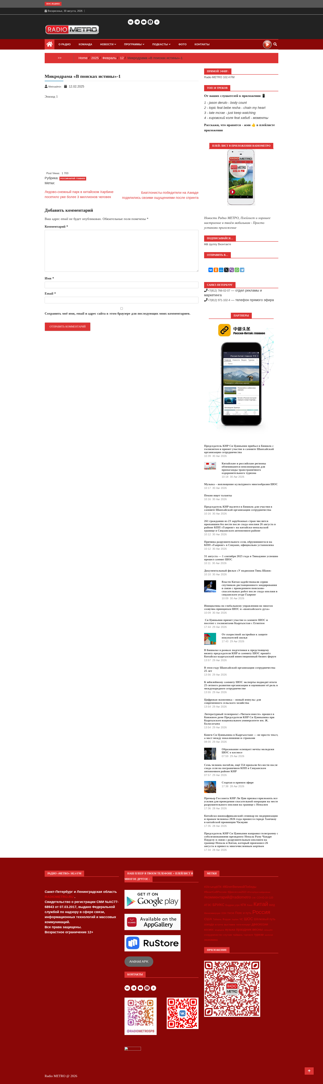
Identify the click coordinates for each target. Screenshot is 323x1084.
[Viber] (231, 270)
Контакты (202, 44)
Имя (49, 278)
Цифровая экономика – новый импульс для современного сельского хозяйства (232, 701)
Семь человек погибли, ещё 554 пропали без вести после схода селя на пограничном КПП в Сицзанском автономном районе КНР (241, 768)
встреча (219, 924)
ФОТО (183, 44)
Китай (260, 904)
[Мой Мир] (221, 270)
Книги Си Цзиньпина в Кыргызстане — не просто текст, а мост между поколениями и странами (241, 736)
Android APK (138, 961)
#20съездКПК (213, 886)
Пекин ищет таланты (218, 495)
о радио (65, 44)
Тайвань (217, 919)
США (208, 919)
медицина (219, 930)
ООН (223, 913)
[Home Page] (49, 45)
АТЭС (208, 905)
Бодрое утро (232, 905)
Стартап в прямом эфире (238, 782)
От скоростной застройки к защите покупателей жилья (244, 636)
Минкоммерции (212, 913)
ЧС (241, 919)
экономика (211, 939)
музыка (230, 929)
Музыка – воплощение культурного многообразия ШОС (241, 484)
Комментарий (56, 226)
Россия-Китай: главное (72, 178)
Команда (85, 44)
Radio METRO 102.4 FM (219, 77)
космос (209, 929)
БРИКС (218, 905)
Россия (261, 912)
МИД (272, 905)
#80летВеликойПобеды (239, 887)
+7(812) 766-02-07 (218, 290)
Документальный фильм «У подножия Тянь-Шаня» (237, 570)
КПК (243, 905)
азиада (209, 924)
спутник (227, 934)
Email (50, 293)
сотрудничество (213, 934)
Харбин (235, 919)
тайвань (238, 934)
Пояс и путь (243, 913)
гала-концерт (243, 924)
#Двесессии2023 (237, 892)
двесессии (260, 924)
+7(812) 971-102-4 (218, 300)
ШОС (248, 919)
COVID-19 (262, 897)
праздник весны (249, 929)
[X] (226, 270)
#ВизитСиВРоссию (215, 891)
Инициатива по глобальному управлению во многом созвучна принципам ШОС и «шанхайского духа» (238, 607)
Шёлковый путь (264, 919)
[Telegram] (242, 270)
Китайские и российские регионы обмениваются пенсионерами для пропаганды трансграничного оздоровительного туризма (244, 468)
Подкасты (160, 44)
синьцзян (268, 930)
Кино (250, 905)
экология (268, 935)
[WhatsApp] (237, 270)
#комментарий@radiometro (227, 897)
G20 (271, 897)
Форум (226, 919)
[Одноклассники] (216, 270)
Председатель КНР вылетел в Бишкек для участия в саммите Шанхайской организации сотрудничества (238, 508)
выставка (229, 924)
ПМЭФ (230, 913)
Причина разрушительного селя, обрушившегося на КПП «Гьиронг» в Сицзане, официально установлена (239, 543)
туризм (259, 934)
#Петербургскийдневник (258, 892)
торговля (248, 935)
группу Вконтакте (220, 244)
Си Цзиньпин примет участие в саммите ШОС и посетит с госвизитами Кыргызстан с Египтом (236, 621)
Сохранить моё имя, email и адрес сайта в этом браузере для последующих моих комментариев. (117, 313)
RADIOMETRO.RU (59, 897)
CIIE (254, 898)
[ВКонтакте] (210, 270)
